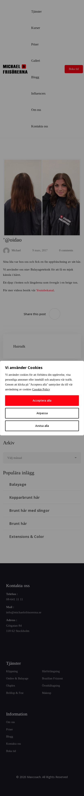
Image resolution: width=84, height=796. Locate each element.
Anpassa (42, 413)
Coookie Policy (41, 389)
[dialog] (42, 398)
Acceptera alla (42, 400)
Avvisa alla (42, 426)
